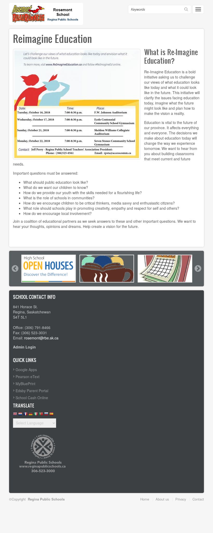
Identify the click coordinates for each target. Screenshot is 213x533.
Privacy (180, 499)
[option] (48, 268)
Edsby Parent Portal (32, 390)
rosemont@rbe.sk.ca (41, 337)
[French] (25, 415)
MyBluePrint (25, 383)
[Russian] (46, 415)
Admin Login (24, 347)
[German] (31, 415)
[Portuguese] (41, 415)
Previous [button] (14, 268)
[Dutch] (20, 415)
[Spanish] (51, 415)
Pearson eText (27, 376)
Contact (198, 499)
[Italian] (36, 415)
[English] (15, 415)
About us (162, 499)
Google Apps (26, 369)
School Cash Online (32, 397)
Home (144, 499)
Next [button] (197, 268)
